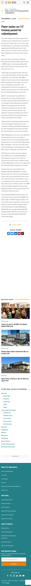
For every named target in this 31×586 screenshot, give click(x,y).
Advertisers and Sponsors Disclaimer (8, 537)
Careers (3, 482)
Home (6, 9)
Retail (5, 407)
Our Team (4, 475)
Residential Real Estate (8, 447)
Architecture (7, 413)
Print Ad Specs (5, 507)
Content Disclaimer (6, 532)
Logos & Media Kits (6, 500)
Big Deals (4, 393)
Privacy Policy (5, 528)
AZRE (3, 21)
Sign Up (14, 564)
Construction (7, 418)
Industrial (6, 399)
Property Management (8, 444)
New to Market (5, 441)
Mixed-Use (4, 435)
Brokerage (6, 396)
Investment (6, 402)
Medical (3, 433)
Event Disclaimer (6, 542)
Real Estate (13, 9)
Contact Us (4, 490)
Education (4, 427)
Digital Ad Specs (6, 503)
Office (5, 404)
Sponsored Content (7, 518)
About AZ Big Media (7, 471)
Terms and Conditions (7, 546)
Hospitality (4, 430)
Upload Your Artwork (7, 515)
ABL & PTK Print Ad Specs (8, 511)
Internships (4, 479)
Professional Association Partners (10, 486)
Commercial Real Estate (8, 410)
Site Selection (7, 424)
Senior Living (7, 421)
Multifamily (4, 438)
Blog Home (16, 225)
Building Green (7, 416)
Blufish (8, 583)
